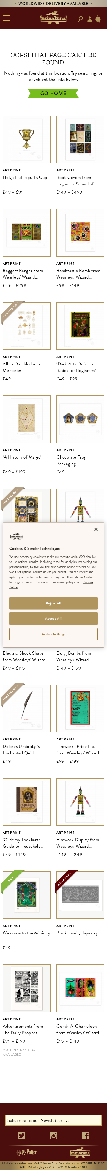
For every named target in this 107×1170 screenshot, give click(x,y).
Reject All (54, 603)
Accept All (53, 618)
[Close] (96, 529)
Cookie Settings (54, 633)
